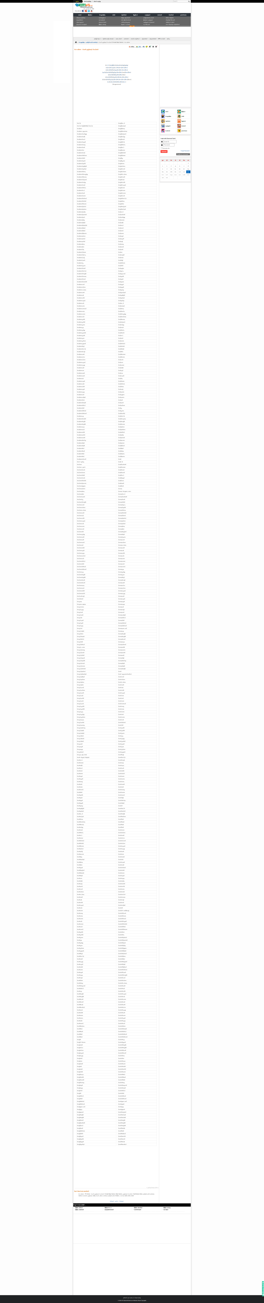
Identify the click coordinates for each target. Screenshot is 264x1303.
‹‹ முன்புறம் (149, 1187)
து (113, 72)
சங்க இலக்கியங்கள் (126, 20)
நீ (114, 74)
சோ (126, 70)
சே (120, 70)
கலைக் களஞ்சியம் (135, 38)
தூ (116, 72)
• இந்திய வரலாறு (166, 1207)
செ (118, 70)
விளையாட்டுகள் (102, 22)
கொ (123, 67)
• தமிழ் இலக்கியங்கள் (109, 1209)
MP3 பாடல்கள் (161, 38)
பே (119, 77)
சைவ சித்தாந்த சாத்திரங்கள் (173, 24)
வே (121, 82)
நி (112, 74)
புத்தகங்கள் (144, 38)
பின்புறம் (112, 1201)
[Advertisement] (152, 8)
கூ (115, 67)
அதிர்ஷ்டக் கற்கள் (170, 22)
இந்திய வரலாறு (102, 24)
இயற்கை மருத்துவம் (148, 20)
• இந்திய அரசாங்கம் (138, 1207)
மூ (113, 79)
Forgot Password (185, 150)
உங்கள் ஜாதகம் (80, 22)
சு (113, 70)
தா (107, 72)
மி (107, 79)
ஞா (103, 72)
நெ (118, 74)
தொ (127, 72)
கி (110, 67)
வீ (116, 82)
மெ (115, 79)
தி (109, 72)
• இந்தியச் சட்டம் (107, 1207)
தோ (130, 72)
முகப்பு (77, 1)
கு (113, 67)
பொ (124, 77)
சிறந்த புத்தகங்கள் (125, 17)
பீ (111, 77)
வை (124, 82)
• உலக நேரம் (165, 1209)
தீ (111, 72)
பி (109, 77)
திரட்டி (168, 38)
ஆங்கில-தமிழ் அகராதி (108, 38)
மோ (126, 79)
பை (121, 77)
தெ (118, 72)
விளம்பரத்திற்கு (87, 1)
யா (108, 82)
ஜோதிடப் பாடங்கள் (125, 24)
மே (117, 79)
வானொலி (126, 38)
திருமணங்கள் (153, 38)
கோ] (126, 67)
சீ (112, 70)
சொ (124, 70)
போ (127, 77)
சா (108, 70)
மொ (123, 79)
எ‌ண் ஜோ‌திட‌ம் (102, 17)
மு (110, 79)
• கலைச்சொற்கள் (137, 1209)
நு (116, 74)
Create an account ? (183, 154)
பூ (114, 77)
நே (121, 74)
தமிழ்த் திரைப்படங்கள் (148, 17)
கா (108, 67)
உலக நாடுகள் (102, 20)
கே (117, 67)
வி (114, 82)
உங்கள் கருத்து (97, 1)
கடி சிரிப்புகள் (146, 24)
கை (120, 67)
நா (110, 74)
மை (120, 79)
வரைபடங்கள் (119, 38)
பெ (116, 77)
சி (110, 70)
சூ (116, 70)
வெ (119, 82)
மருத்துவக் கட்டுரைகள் (148, 22)
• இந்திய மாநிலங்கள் (79, 1209)
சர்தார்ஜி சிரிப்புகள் (170, 20)
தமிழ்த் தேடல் (97, 38)
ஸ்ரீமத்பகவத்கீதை (81, 17)
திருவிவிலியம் (80, 20)
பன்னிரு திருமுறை (125, 22)
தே (120, 72)
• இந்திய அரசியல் (79, 1207)
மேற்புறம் (122, 1201)
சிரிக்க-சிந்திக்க (170, 17)
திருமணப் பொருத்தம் (82, 24)
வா (112, 82)
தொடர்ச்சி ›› (156, 1187)
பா (107, 77)
